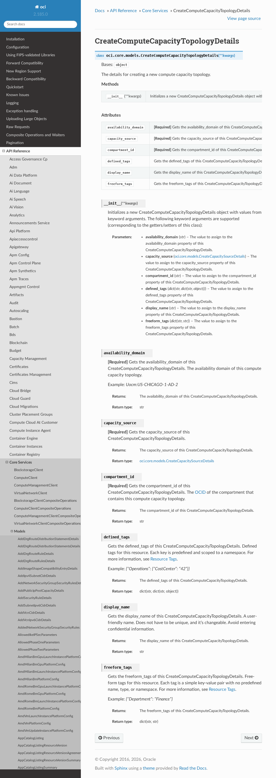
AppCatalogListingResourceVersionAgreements (49, 753)
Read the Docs (192, 768)
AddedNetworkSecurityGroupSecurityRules (49, 627)
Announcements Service (29, 223)
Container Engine (23, 438)
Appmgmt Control (24, 287)
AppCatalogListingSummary (37, 767)
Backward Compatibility (26, 79)
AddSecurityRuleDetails (34, 598)
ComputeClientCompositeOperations (42, 508)
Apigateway (19, 247)
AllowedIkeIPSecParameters (37, 634)
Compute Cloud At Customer (33, 422)
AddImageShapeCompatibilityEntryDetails (47, 568)
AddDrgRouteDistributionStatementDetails (48, 539)
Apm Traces (19, 279)
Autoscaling (19, 311)
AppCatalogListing (31, 738)
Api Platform (19, 231)
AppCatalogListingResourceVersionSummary (49, 760)
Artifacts (16, 295)
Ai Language (19, 191)
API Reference (18, 151)
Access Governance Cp (28, 159)
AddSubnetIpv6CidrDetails (37, 605)
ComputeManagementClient (36, 485)
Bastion (15, 319)
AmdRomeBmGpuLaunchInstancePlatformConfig (49, 686)
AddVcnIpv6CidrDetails (34, 620)
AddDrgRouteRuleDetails (36, 553)
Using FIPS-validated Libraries (30, 55)
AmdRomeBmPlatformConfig (38, 708)
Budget (15, 351)
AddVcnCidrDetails (31, 612)
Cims (13, 383)
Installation (15, 39)
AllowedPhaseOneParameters (39, 642)
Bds (12, 335)
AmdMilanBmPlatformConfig (38, 679)
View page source (244, 18)
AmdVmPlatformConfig (34, 723)
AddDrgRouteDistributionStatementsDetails (49, 546)
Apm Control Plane (25, 263)
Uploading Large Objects (26, 119)
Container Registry (24, 455)
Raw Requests (18, 127)
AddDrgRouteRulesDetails (36, 561)
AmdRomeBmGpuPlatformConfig (41, 693)
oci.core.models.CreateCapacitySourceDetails (177, 461)
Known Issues (17, 95)
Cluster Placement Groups (31, 414)
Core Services (20, 462)
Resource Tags (163, 559)
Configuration (17, 47)
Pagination (15, 143)
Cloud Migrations (23, 407)
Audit (13, 303)
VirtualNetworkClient (30, 493)
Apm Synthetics (22, 271)
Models (19, 531)
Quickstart (14, 87)
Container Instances (25, 446)
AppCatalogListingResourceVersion (42, 745)
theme (149, 768)
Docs (100, 11)
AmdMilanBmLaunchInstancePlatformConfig (49, 671)
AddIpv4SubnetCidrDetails (37, 575)
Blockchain (18, 343)
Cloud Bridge (20, 391)
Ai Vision (16, 207)
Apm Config (19, 255)
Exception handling (22, 111)
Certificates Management (30, 375)
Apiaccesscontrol (23, 239)
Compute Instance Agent (30, 431)
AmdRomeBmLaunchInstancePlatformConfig (49, 701)
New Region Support (23, 71)
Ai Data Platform (23, 175)
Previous (111, 738)
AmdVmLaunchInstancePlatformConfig (45, 716)
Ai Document (20, 183)
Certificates (18, 367)
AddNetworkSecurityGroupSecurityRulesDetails (49, 583)
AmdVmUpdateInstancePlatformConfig (45, 730)
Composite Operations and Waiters (35, 135)
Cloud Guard (19, 399)
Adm (13, 167)
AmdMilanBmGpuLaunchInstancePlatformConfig (49, 657)
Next (249, 738)
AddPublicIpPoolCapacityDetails (41, 590)
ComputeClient (25, 478)
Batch (14, 327)
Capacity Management (28, 359)
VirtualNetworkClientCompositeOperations (47, 523)
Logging (12, 103)
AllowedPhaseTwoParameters (38, 649)
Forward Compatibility (24, 63)
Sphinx (121, 768)
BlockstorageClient (28, 470)
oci (42, 7)
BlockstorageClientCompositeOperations (45, 501)
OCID (200, 492)
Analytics (17, 215)
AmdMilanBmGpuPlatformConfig (41, 664)
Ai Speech (17, 199)
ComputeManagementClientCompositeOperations (47, 516)
